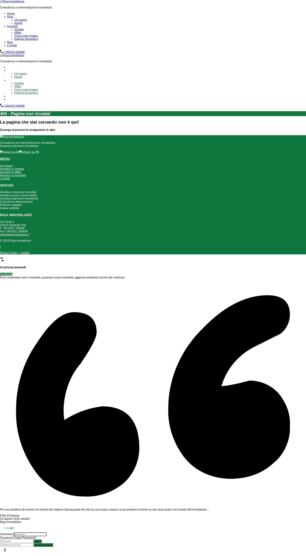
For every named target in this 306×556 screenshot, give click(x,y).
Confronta (6, 274)
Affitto (17, 32)
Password (6, 537)
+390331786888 (14, 52)
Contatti (12, 45)
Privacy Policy (9, 252)
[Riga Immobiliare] (12, 1)
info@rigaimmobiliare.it (14, 234)
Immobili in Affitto (10, 172)
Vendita (19, 29)
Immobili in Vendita (12, 168)
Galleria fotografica (26, 39)
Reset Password (43, 545)
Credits (24, 252)
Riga (10, 16)
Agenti (18, 23)
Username (6, 534)
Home (11, 13)
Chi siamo (20, 19)
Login (37, 541)
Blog (10, 42)
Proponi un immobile (13, 175)
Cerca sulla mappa (26, 35)
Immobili (12, 26)
